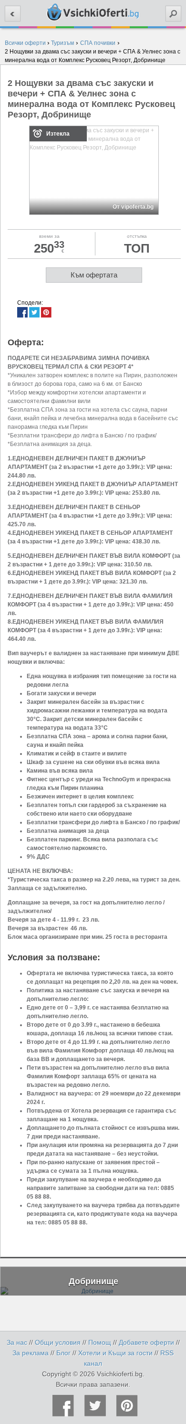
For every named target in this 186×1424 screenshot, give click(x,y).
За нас (17, 1342)
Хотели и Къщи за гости (115, 1353)
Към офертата (94, 275)
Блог (63, 1353)
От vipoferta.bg (133, 206)
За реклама (30, 1353)
